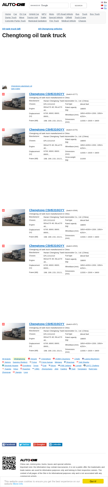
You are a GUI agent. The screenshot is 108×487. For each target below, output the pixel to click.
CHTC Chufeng (92, 366)
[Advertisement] (54, 61)
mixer (21, 17)
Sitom (53, 366)
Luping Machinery (91, 359)
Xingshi (33, 359)
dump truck (10, 17)
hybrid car (34, 14)
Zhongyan (6, 372)
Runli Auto (93, 369)
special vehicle (56, 17)
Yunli (73, 369)
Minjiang (58, 362)
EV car (23, 14)
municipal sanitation (37, 21)
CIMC (37, 369)
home (8, 14)
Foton (34, 362)
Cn (105, 5)
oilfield (69, 17)
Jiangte (18, 372)
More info (18, 483)
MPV (44, 14)
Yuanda (7, 369)
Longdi (78, 366)
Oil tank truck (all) (11, 29)
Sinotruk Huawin (11, 366)
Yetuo (15, 369)
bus (77, 14)
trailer (43, 17)
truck (84, 14)
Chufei (77, 359)
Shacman (70, 362)
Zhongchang (47, 369)
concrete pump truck (15, 21)
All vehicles (50, 29)
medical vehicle (68, 21)
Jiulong (7, 362)
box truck (95, 14)
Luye (26, 372)
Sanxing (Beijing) (20, 362)
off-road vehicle (65, 14)
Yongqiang (82, 369)
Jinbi (56, 369)
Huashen (26, 369)
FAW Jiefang (65, 366)
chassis (82, 21)
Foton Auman (47, 362)
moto (51, 14)
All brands (6, 359)
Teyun (35, 366)
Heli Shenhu (83, 362)
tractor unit (32, 17)
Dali (44, 366)
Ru (105, 8)
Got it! (93, 481)
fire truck (54, 21)
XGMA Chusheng (62, 359)
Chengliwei (46, 359)
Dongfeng (26, 366)
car (15, 14)
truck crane (80, 17)
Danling (63, 369)
